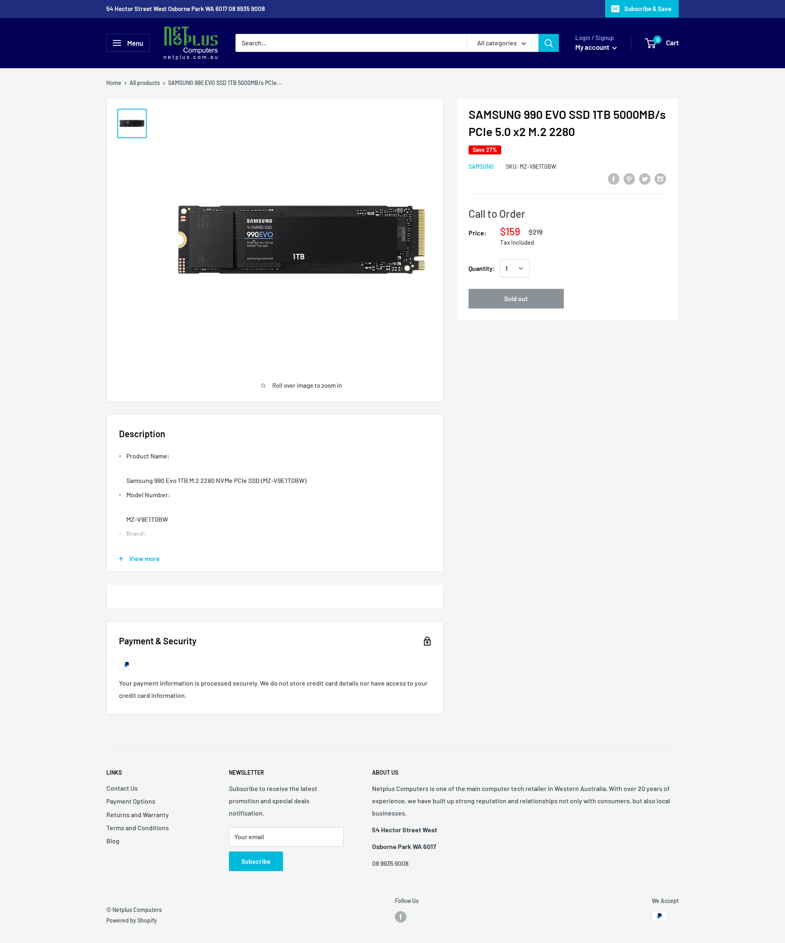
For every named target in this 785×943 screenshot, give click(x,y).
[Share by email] (660, 178)
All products (145, 82)
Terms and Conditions (137, 827)
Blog (112, 841)
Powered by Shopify (131, 920)
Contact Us (122, 788)
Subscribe (256, 861)
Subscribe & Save (647, 8)
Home (113, 82)
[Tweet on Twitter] (644, 178)
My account (592, 47)
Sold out (516, 298)
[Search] (548, 43)
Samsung (481, 166)
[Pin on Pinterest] (629, 178)
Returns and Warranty (137, 814)
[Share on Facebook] (613, 178)
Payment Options (130, 801)
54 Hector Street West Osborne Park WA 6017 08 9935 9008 (185, 8)
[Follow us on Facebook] (400, 917)
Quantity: (482, 268)
